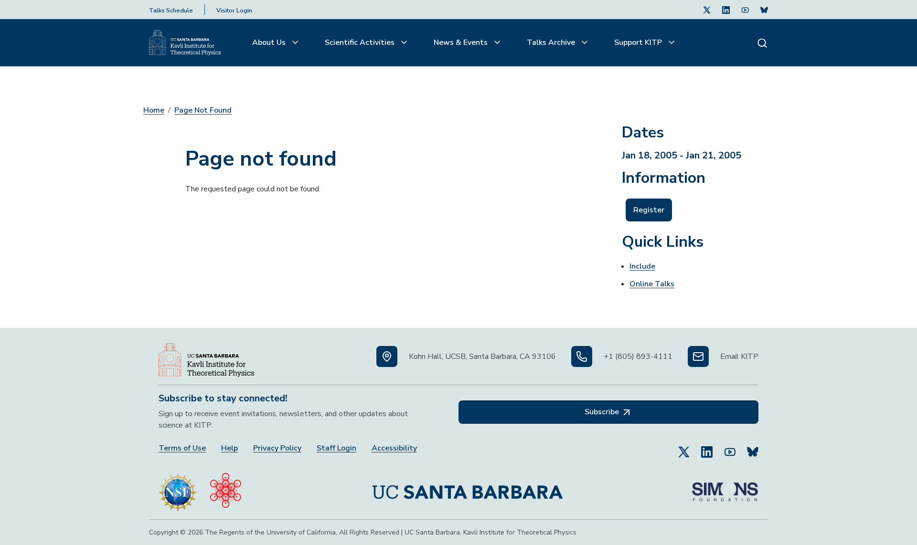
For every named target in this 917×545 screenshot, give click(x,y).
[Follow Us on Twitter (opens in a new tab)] (707, 9)
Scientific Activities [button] (360, 42)
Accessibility (394, 448)
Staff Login (336, 448)
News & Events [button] (462, 42)
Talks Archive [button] (552, 42)
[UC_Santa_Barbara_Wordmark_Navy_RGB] (467, 488)
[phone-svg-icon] (581, 356)
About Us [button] (270, 42)
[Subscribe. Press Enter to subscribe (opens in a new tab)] (764, 9)
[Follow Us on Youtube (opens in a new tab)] (745, 9)
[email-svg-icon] (698, 356)
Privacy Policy (277, 448)
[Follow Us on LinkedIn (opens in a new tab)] (726, 9)
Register (648, 210)
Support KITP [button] (639, 42)
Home (153, 110)
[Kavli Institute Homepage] (185, 43)
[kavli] (225, 488)
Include (642, 266)
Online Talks (651, 284)
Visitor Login (234, 10)
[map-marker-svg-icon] (386, 356)
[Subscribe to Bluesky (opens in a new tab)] (752, 447)
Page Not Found (203, 110)
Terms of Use (182, 448)
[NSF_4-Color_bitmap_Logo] (178, 488)
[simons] (725, 488)
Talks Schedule (171, 10)
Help (229, 448)
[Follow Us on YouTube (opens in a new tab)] (730, 447)
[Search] (762, 43)
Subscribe (603, 412)
